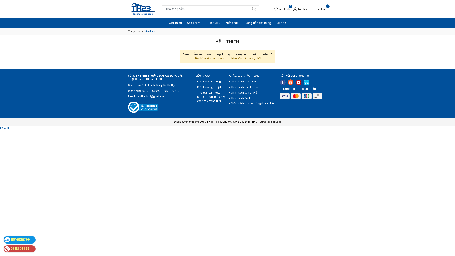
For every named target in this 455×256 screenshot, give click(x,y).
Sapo (278, 121)
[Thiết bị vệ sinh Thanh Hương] (143, 9)
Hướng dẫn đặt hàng (257, 23)
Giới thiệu (175, 23)
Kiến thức (232, 23)
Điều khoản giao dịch (209, 87)
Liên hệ (281, 23)
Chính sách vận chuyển (244, 92)
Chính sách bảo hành (243, 81)
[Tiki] (306, 82)
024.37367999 (151, 91)
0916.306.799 (171, 91)
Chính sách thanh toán (244, 87)
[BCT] (143, 107)
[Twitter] (290, 82)
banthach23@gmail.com (151, 96)
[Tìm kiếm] (254, 9)
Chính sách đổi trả (242, 98)
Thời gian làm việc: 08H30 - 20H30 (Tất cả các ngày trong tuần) (211, 97)
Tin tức (213, 23)
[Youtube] (298, 82)
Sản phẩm (194, 23)
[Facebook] (283, 82)
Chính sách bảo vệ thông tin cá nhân (253, 103)
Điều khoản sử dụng (209, 81)
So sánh (5, 127)
